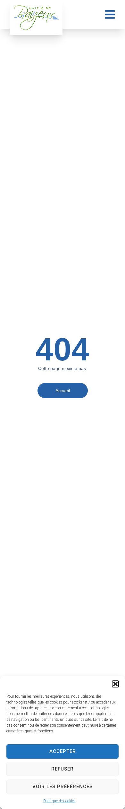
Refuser (62, 769)
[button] (115, 684)
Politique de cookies (59, 801)
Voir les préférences (62, 786)
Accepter (62, 751)
